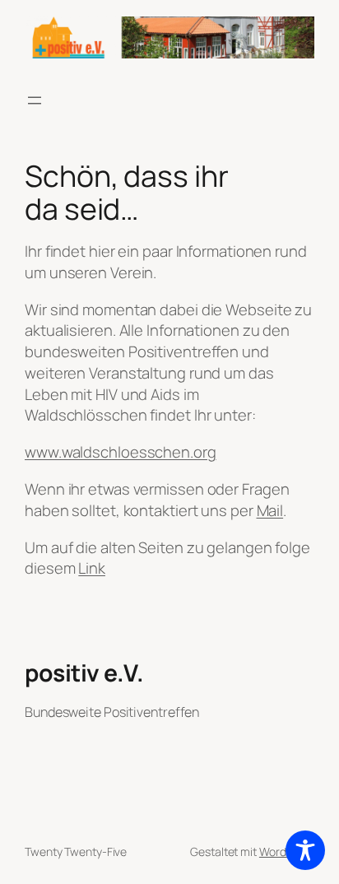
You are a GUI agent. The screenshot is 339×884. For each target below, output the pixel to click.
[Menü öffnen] (34, 100)
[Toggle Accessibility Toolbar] (305, 850)
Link (91, 568)
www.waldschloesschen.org (120, 452)
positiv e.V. (84, 673)
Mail (270, 510)
